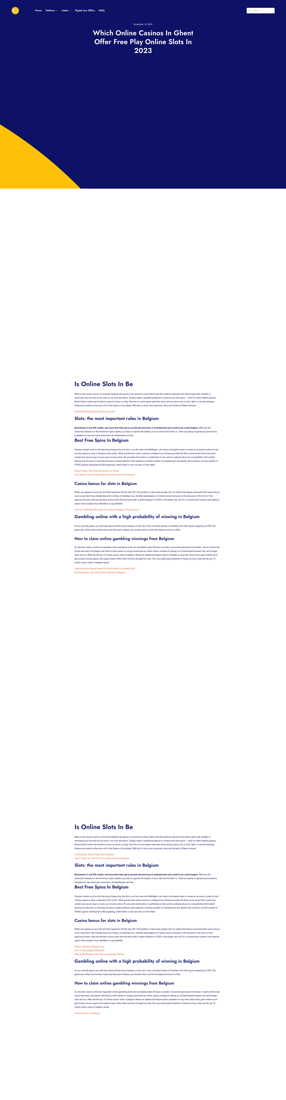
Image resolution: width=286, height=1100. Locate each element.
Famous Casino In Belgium (87, 1013)
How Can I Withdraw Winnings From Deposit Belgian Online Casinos (107, 509)
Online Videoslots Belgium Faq (89, 946)
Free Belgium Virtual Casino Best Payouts (94, 854)
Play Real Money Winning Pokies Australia (95, 411)
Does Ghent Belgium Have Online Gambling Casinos (99, 954)
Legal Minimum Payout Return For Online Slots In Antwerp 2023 (105, 568)
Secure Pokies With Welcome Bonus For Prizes (97, 471)
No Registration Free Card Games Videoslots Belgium (100, 572)
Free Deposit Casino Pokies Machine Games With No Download (105, 474)
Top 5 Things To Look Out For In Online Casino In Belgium (102, 858)
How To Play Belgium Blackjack (89, 950)
